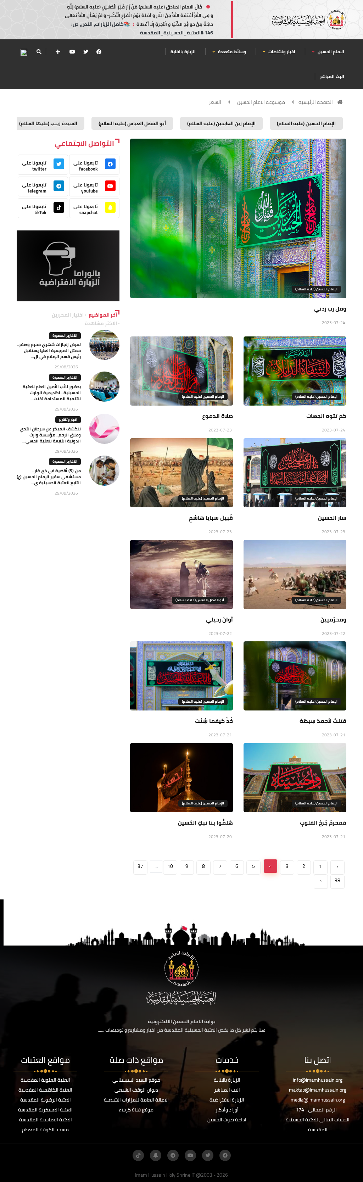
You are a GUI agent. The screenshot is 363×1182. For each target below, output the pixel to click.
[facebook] (99, 51)
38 (337, 880)
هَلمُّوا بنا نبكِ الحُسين (205, 822)
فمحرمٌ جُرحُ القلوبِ (323, 822)
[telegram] (173, 1155)
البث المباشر (332, 76)
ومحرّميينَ (333, 619)
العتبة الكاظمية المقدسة (45, 1089)
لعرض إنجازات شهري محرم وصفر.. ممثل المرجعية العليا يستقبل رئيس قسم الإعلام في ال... (49, 350)
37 (140, 866)
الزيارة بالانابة (183, 52)
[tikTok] (138, 1155)
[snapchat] (155, 1155)
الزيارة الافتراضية (227, 1099)
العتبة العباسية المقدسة (45, 1119)
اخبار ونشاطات (281, 52)
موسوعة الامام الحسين (261, 102)
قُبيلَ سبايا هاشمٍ (211, 517)
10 (170, 866)
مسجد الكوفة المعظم (45, 1129)
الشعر (215, 102)
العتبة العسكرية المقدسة (45, 1109)
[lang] (24, 52)
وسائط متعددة (231, 52)
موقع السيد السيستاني (136, 1080)
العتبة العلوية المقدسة (45, 1080)
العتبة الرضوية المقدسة (45, 1099)
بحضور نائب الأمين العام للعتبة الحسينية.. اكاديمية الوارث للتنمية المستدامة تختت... (52, 393)
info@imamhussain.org (317, 1080)
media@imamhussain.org (318, 1099)
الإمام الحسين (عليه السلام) (316, 289)
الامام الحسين (330, 52)
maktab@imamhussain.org (317, 1089)
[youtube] (72, 51)
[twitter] (86, 51)
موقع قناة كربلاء (136, 1109)
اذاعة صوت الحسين (226, 1119)
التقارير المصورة (64, 335)
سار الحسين (332, 517)
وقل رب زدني (330, 308)
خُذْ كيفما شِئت (214, 720)
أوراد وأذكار (227, 1109)
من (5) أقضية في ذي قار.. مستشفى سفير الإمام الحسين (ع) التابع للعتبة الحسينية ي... (49, 477)
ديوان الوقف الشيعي (136, 1089)
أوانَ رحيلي (219, 619)
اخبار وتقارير (68, 419)
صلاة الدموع (217, 416)
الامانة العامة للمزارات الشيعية (136, 1099)
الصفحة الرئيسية (315, 102)
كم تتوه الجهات (326, 416)
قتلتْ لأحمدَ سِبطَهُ (323, 720)
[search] (39, 51)
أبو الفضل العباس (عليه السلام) (199, 600)
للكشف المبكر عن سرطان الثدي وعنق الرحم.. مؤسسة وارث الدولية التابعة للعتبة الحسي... (50, 435)
